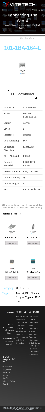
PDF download (22, 94)
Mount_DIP (22, 293)
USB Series (13, 38)
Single (20, 297)
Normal (35, 293)
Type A (29, 297)
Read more (12, 243)
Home (3, 38)
